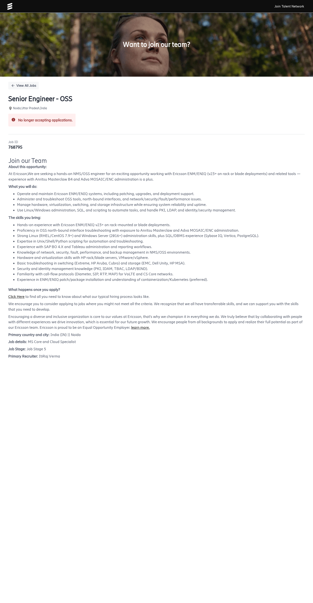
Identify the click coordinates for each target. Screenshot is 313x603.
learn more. (140, 327)
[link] (9, 6)
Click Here (16, 296)
